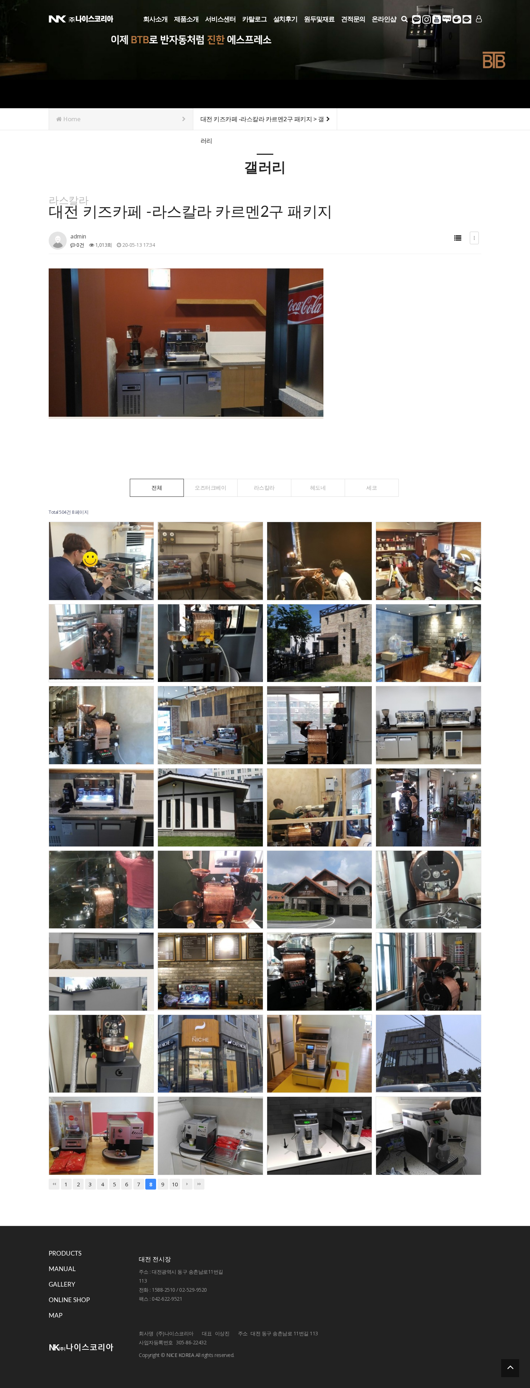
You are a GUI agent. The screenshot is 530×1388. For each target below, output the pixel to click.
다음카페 (467, 19)
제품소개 (186, 18)
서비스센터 (220, 18)
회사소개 (155, 18)
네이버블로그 (446, 19)
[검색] (404, 18)
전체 (156, 487)
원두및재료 (319, 18)
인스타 (426, 19)
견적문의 (353, 18)
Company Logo (81, 18)
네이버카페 (456, 19)
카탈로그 (254, 18)
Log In (478, 30)
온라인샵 (384, 18)
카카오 (416, 19)
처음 (54, 1184)
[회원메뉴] (479, 18)
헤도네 (318, 487)
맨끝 (199, 1184)
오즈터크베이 (210, 487)
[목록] (458, 238)
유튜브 (436, 19)
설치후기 (285, 18)
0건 (79, 244)
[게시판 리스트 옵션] (474, 238)
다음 (187, 1184)
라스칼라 (264, 487)
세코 (371, 487)
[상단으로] (510, 1368)
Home (71, 119)
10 (175, 1184)
